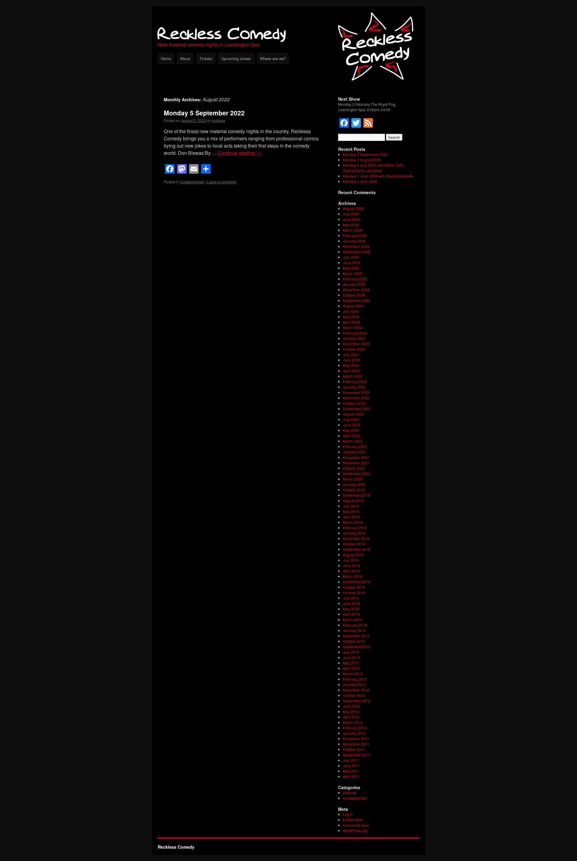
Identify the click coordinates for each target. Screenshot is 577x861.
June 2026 (351, 219)
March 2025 (352, 273)
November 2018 (356, 538)
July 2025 (351, 257)
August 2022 (353, 414)
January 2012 (354, 733)
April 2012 (351, 716)
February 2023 (355, 381)
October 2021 (354, 468)
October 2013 (354, 641)
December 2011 (356, 738)
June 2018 (351, 565)
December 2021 (356, 457)
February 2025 (355, 278)
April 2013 (351, 668)
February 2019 (355, 527)
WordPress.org (355, 830)
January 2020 (354, 484)
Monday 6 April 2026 (360, 181)
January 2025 (354, 284)
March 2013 (352, 673)
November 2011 (356, 744)
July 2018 (351, 560)
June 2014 (351, 603)
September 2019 (356, 495)
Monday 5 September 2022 (204, 112)
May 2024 (351, 316)
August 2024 (353, 305)
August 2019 (353, 500)
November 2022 (356, 397)
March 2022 (352, 441)
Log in (348, 814)
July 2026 (351, 213)
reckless (218, 120)
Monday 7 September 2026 (365, 154)
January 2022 (354, 451)
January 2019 (354, 533)
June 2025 (351, 262)
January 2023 (354, 386)
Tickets (205, 58)
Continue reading (239, 152)
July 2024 (351, 311)
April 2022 (351, 435)
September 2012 (356, 700)
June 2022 (351, 424)
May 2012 (351, 711)
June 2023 (351, 359)
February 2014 (355, 624)
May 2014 (351, 608)
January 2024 (354, 338)
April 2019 (351, 516)
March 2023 (352, 376)
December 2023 (356, 343)
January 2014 (354, 630)
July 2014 (351, 597)
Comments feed (356, 825)
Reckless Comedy (222, 33)
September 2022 (356, 408)
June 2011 (351, 765)
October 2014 (354, 592)
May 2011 (351, 771)
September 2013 (356, 646)
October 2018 (354, 543)
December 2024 (356, 289)
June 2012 (351, 706)
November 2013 (356, 635)
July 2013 (351, 652)
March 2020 (352, 478)
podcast (349, 792)
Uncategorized (192, 181)
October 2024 (354, 295)
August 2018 (353, 554)
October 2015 (354, 587)
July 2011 (351, 760)
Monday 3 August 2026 (362, 159)
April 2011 (351, 776)
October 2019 (354, 489)
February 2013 (355, 679)
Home (166, 58)
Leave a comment (221, 181)
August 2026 (353, 208)
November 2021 (356, 462)
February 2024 (355, 332)
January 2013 (354, 684)
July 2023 (351, 354)
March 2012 (352, 722)
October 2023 (354, 349)
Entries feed (352, 819)
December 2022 (356, 392)
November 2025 (356, 246)
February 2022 (355, 446)
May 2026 (351, 224)
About (185, 58)
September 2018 (356, 549)
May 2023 (351, 365)
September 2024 (356, 300)
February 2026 (355, 235)
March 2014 (352, 619)
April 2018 (351, 570)
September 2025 (356, 251)
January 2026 (354, 240)
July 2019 (351, 505)
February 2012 (355, 727)
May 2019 (351, 511)
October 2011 (354, 749)
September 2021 (356, 473)
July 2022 (351, 419)
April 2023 (351, 370)
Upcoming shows (236, 58)
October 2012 (354, 695)
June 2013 (351, 657)
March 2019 (352, 522)
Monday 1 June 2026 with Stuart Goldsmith (378, 176)
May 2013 (351, 662)
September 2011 (356, 754)
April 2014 (351, 614)
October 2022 (354, 403)
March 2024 (352, 327)
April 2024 (351, 322)
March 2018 (352, 576)
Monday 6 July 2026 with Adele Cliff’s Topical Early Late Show (373, 168)
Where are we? (273, 58)
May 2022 (351, 430)
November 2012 (356, 689)
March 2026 (352, 230)
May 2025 (351, 267)
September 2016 (356, 581)
